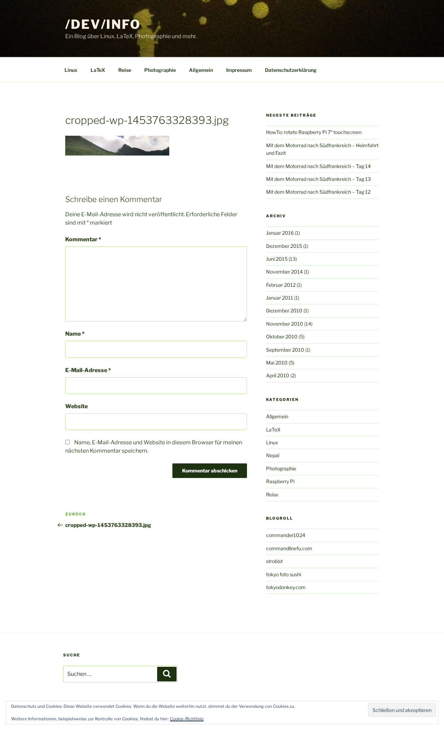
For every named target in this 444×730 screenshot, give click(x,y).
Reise (124, 70)
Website (76, 406)
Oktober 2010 (282, 336)
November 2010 (284, 324)
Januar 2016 (280, 233)
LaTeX (98, 70)
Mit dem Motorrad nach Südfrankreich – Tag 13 (318, 179)
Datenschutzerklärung (291, 70)
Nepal (272, 455)
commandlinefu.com (289, 548)
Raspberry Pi (280, 481)
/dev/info (103, 24)
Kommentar (83, 239)
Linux (71, 70)
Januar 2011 (279, 298)
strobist (274, 561)
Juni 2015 (277, 259)
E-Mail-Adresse (88, 370)
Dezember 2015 (284, 246)
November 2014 (284, 272)
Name (75, 333)
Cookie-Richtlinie (187, 718)
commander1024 (285, 535)
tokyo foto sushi (283, 574)
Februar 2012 (281, 285)
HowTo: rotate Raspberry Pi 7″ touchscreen (313, 132)
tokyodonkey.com (286, 587)
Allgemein (201, 70)
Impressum (239, 70)
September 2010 (285, 350)
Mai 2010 (277, 363)
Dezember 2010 (284, 310)
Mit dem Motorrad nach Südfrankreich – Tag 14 (318, 166)
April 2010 (277, 375)
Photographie (160, 70)
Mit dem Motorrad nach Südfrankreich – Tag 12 (318, 192)
